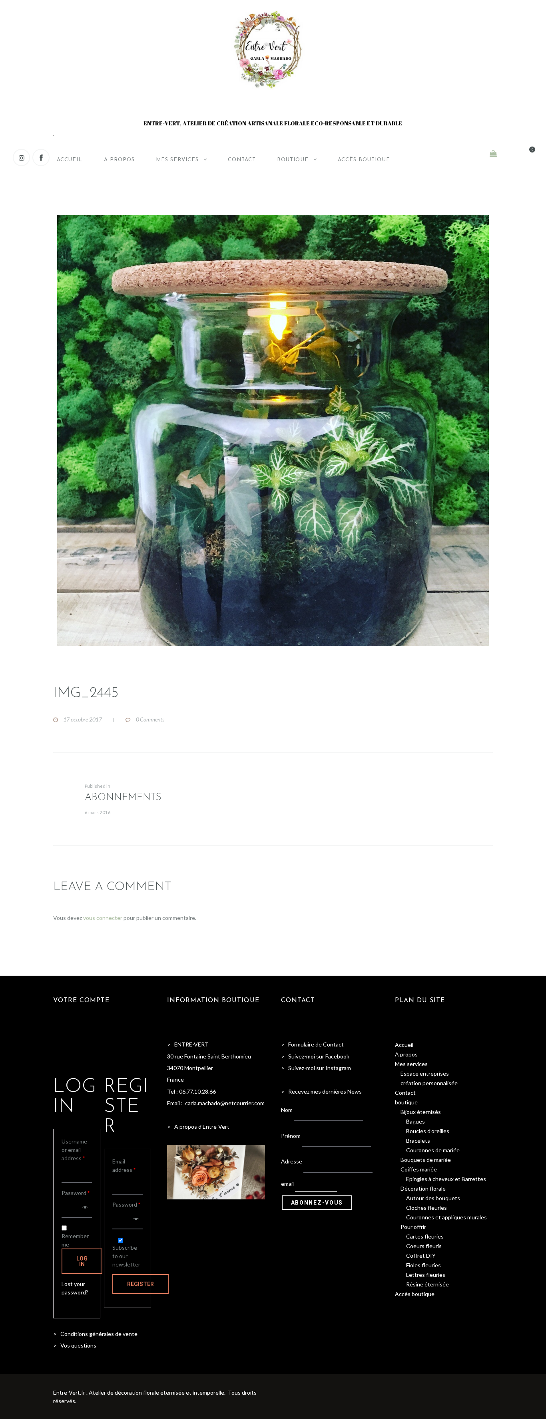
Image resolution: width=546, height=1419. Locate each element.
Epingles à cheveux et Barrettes (446, 1178)
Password (76, 1192)
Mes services (411, 1063)
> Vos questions (74, 1345)
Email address (124, 1165)
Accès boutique (414, 1293)
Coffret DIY (421, 1255)
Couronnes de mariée (433, 1150)
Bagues (415, 1121)
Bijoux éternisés (421, 1111)
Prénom (291, 1135)
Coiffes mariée (419, 1169)
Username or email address (74, 1149)
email (287, 1183)
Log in (82, 1261)
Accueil (404, 1044)
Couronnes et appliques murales (446, 1217)
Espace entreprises (425, 1073)
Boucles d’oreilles (427, 1131)
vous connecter (102, 917)
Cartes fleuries (425, 1236)
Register (140, 1284)
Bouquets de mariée (426, 1159)
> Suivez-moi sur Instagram (316, 1067)
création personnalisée (429, 1083)
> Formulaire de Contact (312, 1044)
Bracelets (418, 1140)
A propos (406, 1054)
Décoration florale (423, 1188)
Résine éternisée (427, 1284)
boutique (406, 1102)
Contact (405, 1092)
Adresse (291, 1161)
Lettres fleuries (425, 1274)
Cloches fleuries (426, 1207)
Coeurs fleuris (424, 1246)
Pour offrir (413, 1226)
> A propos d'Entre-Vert (198, 1126)
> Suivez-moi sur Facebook (315, 1056)
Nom (287, 1109)
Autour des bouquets (433, 1198)
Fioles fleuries (423, 1265)
